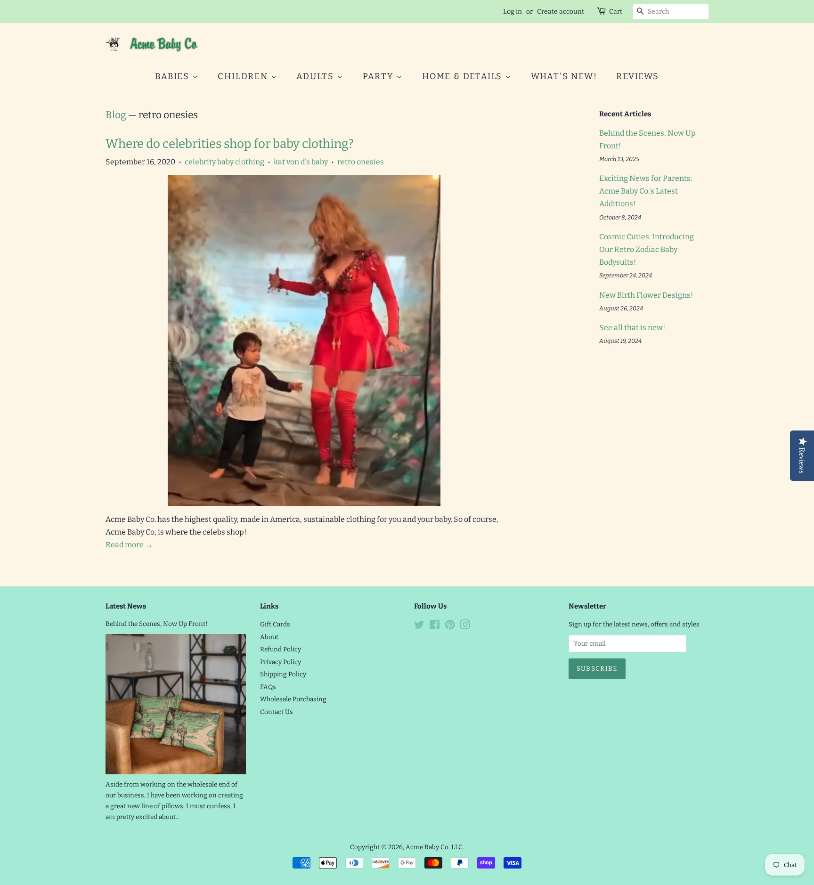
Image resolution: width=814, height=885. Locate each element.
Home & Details (463, 76)
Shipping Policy (283, 674)
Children (244, 76)
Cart (615, 12)
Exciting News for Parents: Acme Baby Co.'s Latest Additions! (645, 191)
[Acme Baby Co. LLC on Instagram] (465, 627)
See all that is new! (632, 327)
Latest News (126, 606)
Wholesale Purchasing (293, 699)
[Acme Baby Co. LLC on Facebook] (434, 627)
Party (380, 76)
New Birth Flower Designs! (646, 295)
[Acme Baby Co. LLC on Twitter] (419, 627)
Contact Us (276, 712)
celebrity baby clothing (224, 161)
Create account (560, 12)
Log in (512, 12)
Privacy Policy (280, 662)
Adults (316, 76)
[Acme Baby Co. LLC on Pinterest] (450, 627)
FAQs (268, 687)
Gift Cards (275, 624)
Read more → (129, 544)
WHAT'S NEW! (564, 76)
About (269, 637)
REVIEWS (637, 76)
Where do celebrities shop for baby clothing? (230, 144)
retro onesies (360, 161)
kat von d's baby (301, 161)
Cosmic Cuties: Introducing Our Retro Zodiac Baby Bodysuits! (646, 249)
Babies (173, 76)
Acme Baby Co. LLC (434, 847)
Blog (116, 115)
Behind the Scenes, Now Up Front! (157, 624)
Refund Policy (280, 649)
